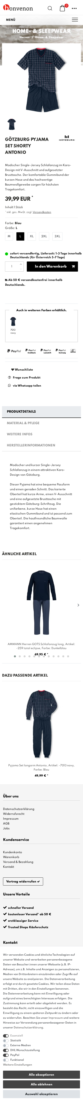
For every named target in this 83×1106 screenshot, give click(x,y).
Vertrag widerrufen (21, 881)
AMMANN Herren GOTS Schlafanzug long (41, 646)
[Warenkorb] (62, 8)
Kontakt (8, 867)
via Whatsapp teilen (27, 385)
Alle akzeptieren (41, 1074)
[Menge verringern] (21, 269)
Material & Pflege (23, 423)
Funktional (17, 1060)
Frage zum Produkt (26, 377)
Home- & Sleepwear (49, 37)
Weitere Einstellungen (17, 1065)
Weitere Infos (19, 434)
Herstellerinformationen (31, 445)
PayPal (14, 1055)
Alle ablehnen (41, 1084)
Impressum (11, 818)
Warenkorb (11, 857)
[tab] (41, 412)
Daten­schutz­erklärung (28, 1027)
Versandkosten (42, 212)
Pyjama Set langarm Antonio (41, 767)
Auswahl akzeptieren (41, 1094)
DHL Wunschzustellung (25, 1050)
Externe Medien (20, 1045)
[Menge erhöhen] (21, 264)
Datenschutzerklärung (18, 809)
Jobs (6, 828)
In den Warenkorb (51, 266)
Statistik (15, 1040)
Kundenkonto (12, 852)
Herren (25, 37)
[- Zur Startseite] (18, 7)
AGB (6, 823)
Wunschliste (23, 369)
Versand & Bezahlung (18, 862)
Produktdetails (21, 411)
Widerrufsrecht (13, 814)
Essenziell (16, 1035)
